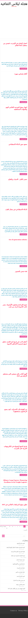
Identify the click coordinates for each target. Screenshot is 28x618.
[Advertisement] (14, 25)
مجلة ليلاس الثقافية (14, 4)
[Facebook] (14, 616)
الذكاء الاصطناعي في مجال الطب (16, 209)
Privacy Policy (23, 610)
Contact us (13, 610)
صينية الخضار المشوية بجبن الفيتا (18, 555)
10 (12, 526)
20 (9, 526)
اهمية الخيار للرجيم (21, 576)
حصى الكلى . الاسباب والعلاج (17, 179)
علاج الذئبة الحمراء (21, 568)
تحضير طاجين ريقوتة (20, 584)
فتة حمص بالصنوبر (21, 271)
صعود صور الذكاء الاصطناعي (18, 144)
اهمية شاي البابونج (21, 543)
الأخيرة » (25, 530)
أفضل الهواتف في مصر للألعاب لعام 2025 (16, 588)
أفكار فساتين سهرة (21, 74)
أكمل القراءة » (23, 68)
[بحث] (3, 536)
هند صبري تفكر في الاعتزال (19, 580)
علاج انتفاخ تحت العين (20, 572)
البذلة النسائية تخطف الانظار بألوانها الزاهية (16, 547)
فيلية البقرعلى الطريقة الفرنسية (18, 551)
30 (6, 528)
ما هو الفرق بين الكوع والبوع (19, 563)
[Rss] (15, 616)
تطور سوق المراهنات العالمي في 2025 (14, 504)
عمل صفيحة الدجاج (21, 559)
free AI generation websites (18, 239)
